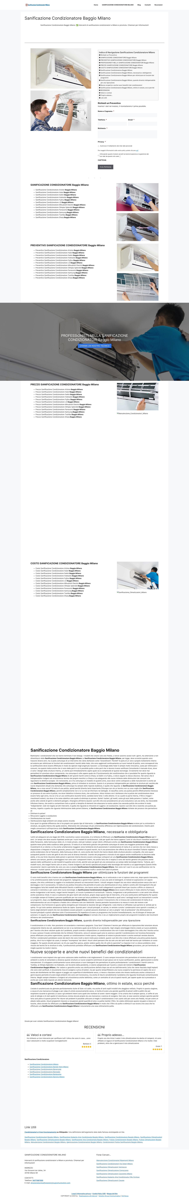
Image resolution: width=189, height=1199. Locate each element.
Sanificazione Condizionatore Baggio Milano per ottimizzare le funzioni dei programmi (127, 76)
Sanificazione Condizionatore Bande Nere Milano (49, 1067)
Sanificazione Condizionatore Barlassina (45, 1074)
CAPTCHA (102, 160)
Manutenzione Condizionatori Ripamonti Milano (115, 1160)
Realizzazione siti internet (88, 1196)
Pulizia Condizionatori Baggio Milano (123, 1140)
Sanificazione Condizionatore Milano (44, 1064)
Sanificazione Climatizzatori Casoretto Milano (114, 1174)
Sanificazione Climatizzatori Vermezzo (111, 1167)
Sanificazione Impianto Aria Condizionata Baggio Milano (82, 1137)
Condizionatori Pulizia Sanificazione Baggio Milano (122, 1142)
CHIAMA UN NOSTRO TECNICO (94, 346)
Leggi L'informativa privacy (81, 1194)
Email (131, 120)
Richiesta (102, 128)
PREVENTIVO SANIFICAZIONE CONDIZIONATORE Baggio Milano (123, 60)
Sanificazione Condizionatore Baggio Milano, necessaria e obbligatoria (126, 73)
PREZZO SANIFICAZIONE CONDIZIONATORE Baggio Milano (122, 65)
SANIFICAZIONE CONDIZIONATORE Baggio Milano (119, 58)
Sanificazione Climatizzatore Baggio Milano (54, 1140)
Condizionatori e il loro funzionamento (40, 1132)
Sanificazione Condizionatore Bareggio (45, 1072)
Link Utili (104, 98)
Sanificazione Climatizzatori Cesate (110, 1180)
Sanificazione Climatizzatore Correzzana (112, 1170)
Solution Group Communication (109, 1196)
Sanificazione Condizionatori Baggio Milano (42, 1137)
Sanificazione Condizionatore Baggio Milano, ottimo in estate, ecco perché (127, 88)
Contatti (148, 5)
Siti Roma (125, 1196)
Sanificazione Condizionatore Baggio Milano (116, 70)
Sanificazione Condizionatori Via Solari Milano (114, 1164)
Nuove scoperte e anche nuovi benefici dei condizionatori (121, 85)
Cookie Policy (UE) (99, 1194)
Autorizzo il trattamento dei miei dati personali (116, 146)
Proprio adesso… (107, 95)
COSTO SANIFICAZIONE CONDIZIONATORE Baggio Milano (121, 68)
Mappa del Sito (112, 1194)
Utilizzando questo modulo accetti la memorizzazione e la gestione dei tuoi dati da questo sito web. (124, 155)
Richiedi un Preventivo (109, 55)
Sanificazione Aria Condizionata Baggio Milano (90, 1140)
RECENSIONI (105, 90)
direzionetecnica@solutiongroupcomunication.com (50, 1183)
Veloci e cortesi (106, 93)
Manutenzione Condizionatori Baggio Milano (48, 1142)
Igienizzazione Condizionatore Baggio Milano (84, 1142)
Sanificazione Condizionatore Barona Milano (47, 1077)
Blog (139, 5)
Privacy (102, 142)
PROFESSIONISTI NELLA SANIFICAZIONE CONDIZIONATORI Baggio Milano (127, 63)
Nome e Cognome (106, 111)
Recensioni (158, 5)
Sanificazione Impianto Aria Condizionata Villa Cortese (117, 1177)
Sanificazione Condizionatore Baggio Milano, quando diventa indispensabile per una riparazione (128, 81)
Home (96, 5)
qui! (137, 150)
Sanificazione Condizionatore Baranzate (45, 1069)
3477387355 (37, 1180)
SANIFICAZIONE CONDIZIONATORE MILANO (118, 5)
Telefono (102, 120)
